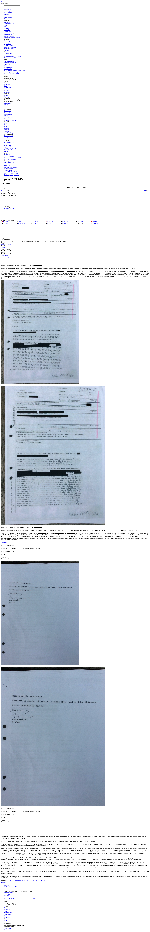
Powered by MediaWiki (10, 898)
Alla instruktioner (9, 55)
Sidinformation (8, 69)
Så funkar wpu (8, 53)
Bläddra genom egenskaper (11, 72)
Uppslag (6, 82)
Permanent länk (8, 67)
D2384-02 (35, 223)
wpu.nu (3, 1)
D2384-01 (5, 223)
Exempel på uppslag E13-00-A (12, 56)
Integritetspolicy (8, 892)
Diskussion (7, 84)
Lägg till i (7, 208)
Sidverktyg (7, 81)
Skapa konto (7, 103)
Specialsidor (7, 64)
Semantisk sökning (9, 48)
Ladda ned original (6, 257)
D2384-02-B (50, 223)
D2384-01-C (35, 222)
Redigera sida (4, 262)
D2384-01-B (21, 223)
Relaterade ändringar (10, 62)
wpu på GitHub (8, 45)
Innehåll (6, 20)
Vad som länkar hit (9, 61)
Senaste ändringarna (9, 31)
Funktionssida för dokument (12, 37)
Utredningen (7, 8)
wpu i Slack (7, 44)
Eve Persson (4, 247)
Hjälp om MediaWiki (10, 58)
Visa (5, 86)
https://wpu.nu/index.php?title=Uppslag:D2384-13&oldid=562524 (27, 880)
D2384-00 (5, 222)
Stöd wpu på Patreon (10, 47)
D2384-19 (95, 222)
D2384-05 (65, 222)
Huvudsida (7, 22)
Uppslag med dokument (10, 19)
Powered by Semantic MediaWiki (27, 898)
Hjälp (5, 51)
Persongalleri (7, 9)
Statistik (6, 25)
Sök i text (6, 50)
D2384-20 (95, 223)
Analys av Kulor (8, 16)
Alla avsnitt (7, 11)
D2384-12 (65, 223)
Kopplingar (7, 98)
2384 (144, 190)
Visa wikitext (7, 89)
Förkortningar (8, 17)
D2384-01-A (21, 222)
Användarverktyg (9, 101)
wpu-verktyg (7, 39)
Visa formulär (8, 87)
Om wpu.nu (7, 894)
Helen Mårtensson (6, 244)
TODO (6, 42)
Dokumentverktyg (9, 33)
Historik (6, 90)
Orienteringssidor (9, 23)
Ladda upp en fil (8, 34)
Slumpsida (7, 30)
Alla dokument (8, 12)
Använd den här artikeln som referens (14, 70)
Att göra (6, 28)
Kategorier (7, 93)
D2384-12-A (80, 222)
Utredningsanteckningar (10, 41)
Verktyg (6, 59)
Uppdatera (7, 92)
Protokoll (6, 14)
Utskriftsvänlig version (10, 65)
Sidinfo (6, 76)
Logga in (6, 104)
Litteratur (6, 26)
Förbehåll (6, 896)
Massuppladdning (9, 36)
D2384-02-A (51, 222)
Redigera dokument (6, 255)
